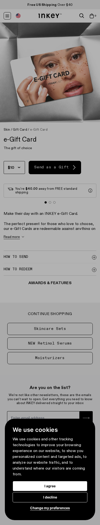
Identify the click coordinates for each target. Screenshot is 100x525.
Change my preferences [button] (50, 508)
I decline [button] (50, 497)
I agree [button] (50, 486)
